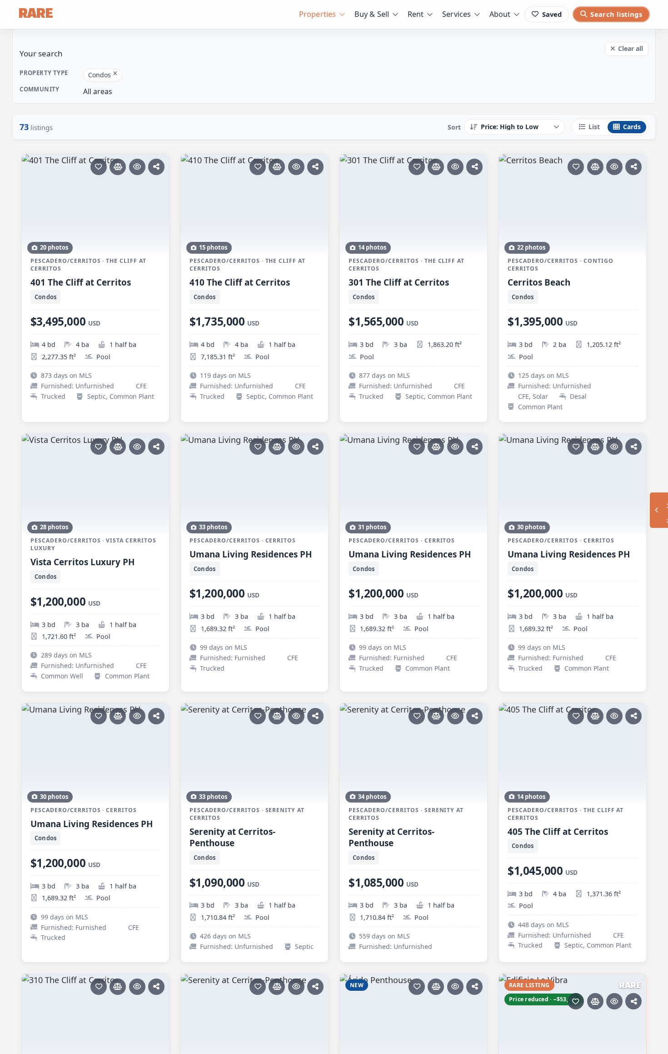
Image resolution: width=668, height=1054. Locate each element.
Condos (99, 74)
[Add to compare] (118, 167)
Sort (454, 127)
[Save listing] (98, 167)
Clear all (630, 48)
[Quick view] (137, 167)
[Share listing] (156, 167)
